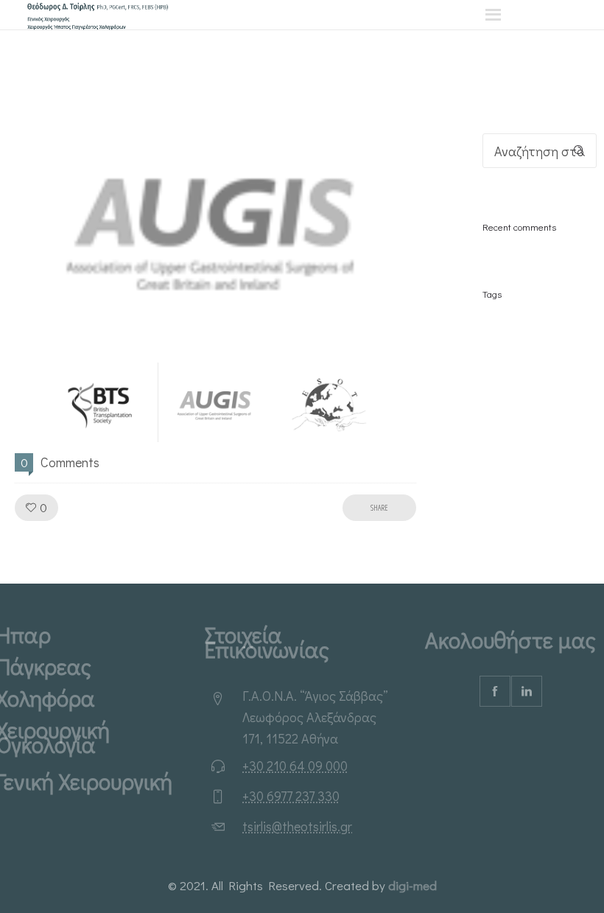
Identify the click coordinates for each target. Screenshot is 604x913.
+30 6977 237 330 (291, 796)
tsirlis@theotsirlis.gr (297, 826)
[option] (215, 222)
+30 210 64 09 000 (295, 765)
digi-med (412, 885)
